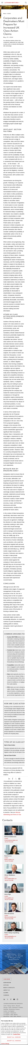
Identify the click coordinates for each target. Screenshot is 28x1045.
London (6, 838)
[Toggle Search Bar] (25, 2)
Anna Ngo (7, 894)
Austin (5, 1005)
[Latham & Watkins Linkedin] (4, 999)
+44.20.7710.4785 (8, 918)
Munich (19, 1016)
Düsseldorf (15, 1007)
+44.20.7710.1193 (8, 938)
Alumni (6, 992)
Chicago (6, 1007)
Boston (13, 1005)
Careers (6, 995)
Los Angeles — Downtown (10, 1013)
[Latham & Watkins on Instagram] (17, 999)
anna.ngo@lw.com (9, 898)
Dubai (10, 1007)
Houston (17, 1009)
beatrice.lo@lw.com (9, 859)
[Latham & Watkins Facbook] (11, 999)
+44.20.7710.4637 (8, 861)
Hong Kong (12, 1009)
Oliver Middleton (9, 875)
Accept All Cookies (14, 1040)
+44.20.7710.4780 (8, 880)
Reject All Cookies (14, 1037)
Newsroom (7, 982)
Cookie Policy (16, 1034)
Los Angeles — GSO (8, 1014)
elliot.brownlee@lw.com (10, 917)
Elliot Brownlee (9, 913)
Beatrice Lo (7, 856)
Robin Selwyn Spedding (11, 933)
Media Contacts (9, 987)
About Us (7, 990)
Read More (14, 963)
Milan (15, 1016)
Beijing (9, 1005)
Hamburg (6, 1009)
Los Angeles (11, 1011)
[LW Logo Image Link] (11, 3)
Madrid (15, 1014)
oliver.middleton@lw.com (10, 878)
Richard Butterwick (10, 836)
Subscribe (7, 979)
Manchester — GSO (8, 1016)
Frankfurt (20, 1007)
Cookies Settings (5, 1043)
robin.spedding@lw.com (10, 936)
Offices (6, 985)
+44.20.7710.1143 (8, 842)
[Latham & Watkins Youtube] (14, 999)
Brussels (18, 1005)
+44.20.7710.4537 (8, 899)
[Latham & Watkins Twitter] (7, 999)
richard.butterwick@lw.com (11, 840)
